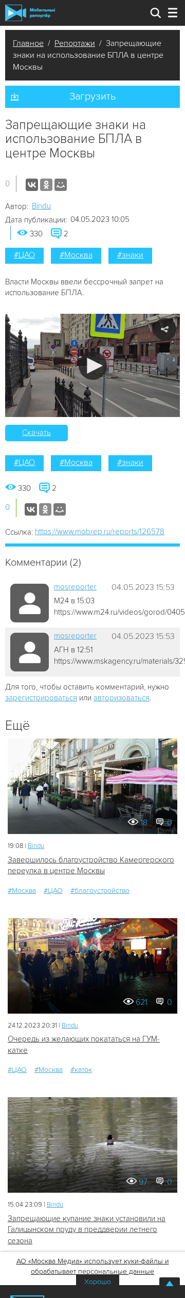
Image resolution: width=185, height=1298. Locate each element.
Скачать (36, 432)
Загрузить (92, 96)
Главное (28, 43)
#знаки (130, 255)
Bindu (41, 206)
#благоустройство (100, 890)
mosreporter (75, 586)
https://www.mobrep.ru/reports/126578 (99, 531)
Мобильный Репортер (30, 13)
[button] (93, 365)
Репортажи (74, 43)
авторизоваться (122, 697)
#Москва (76, 255)
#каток (81, 1069)
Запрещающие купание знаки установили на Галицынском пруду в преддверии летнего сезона (86, 1229)
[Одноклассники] (46, 185)
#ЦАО (24, 255)
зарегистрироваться (41, 697)
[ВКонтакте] (32, 185)
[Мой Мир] (60, 185)
